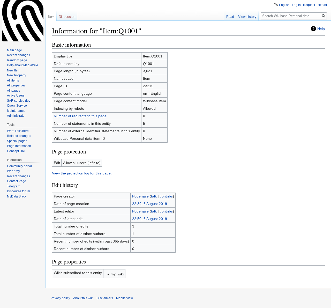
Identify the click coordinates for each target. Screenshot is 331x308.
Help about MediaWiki (22, 65)
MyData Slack (16, 196)
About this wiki (83, 298)
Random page (17, 60)
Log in (296, 5)
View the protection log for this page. (82, 173)
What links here (18, 131)
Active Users (16, 95)
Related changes (19, 136)
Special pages (17, 141)
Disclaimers (104, 298)
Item (51, 17)
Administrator (16, 116)
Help (321, 29)
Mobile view (124, 298)
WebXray (13, 171)
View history (247, 17)
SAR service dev (18, 100)
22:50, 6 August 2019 (149, 219)
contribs (166, 196)
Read (230, 17)
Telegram (13, 186)
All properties (16, 85)
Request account (315, 5)
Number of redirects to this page (80, 116)
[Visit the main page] (22, 20)
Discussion (67, 17)
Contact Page (16, 181)
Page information (19, 146)
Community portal (19, 166)
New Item (13, 70)
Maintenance (16, 111)
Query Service (17, 105)
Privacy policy (60, 298)
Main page (14, 50)
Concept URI (16, 151)
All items (13, 80)
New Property (16, 75)
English (284, 5)
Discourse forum (18, 191)
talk (154, 196)
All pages (13, 90)
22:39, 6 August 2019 (149, 204)
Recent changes (18, 55)
